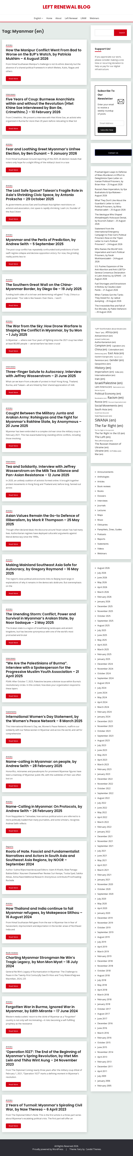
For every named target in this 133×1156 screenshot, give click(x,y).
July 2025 (101, 630)
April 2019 (102, 946)
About (58, 18)
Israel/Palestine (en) (108, 383)
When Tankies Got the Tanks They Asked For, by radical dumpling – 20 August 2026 (109, 297)
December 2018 (105, 961)
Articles (9, 45)
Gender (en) (116, 360)
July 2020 (101, 898)
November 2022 (105, 783)
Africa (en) (111, 332)
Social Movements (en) (109, 405)
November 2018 (105, 965)
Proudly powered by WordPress (48, 1149)
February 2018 (104, 999)
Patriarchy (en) (100, 390)
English (37, 18)
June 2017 (102, 1018)
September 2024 (105, 678)
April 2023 (102, 759)
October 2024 (104, 673)
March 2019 (103, 951)
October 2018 (104, 970)
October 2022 (104, 788)
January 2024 (103, 716)
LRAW (83, 18)
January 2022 (103, 831)
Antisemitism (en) (104, 335)
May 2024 (102, 697)
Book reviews (12, 952)
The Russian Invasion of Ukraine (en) (108, 445)
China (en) (101, 349)
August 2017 (103, 1013)
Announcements (105, 471)
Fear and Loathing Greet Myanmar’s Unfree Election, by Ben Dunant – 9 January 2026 (43, 151)
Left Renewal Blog (66, 7)
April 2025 (102, 644)
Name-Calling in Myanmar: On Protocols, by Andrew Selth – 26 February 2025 (44, 808)
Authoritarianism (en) (105, 342)
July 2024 (101, 687)
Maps (100, 515)
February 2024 (104, 711)
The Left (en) (103, 437)
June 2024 (102, 692)
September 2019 (105, 932)
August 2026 (103, 568)
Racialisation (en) (101, 398)
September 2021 (105, 846)
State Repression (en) (103, 416)
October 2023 (104, 731)
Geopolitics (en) (103, 363)
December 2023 (105, 721)
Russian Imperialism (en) (117, 402)
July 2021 (101, 850)
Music (100, 519)
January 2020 (103, 913)
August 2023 (103, 740)
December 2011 (105, 1066)
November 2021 (105, 841)
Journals (101, 505)
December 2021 (105, 836)
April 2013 (102, 1056)
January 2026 (103, 601)
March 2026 (103, 592)
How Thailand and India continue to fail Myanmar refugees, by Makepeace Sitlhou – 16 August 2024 (44, 912)
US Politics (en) (115, 451)
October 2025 (104, 616)
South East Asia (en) (102, 413)
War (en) (99, 454)
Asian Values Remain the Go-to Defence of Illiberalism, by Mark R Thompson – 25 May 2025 (42, 519)
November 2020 (105, 884)
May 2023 (102, 755)
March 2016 (103, 1032)
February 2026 (104, 596)
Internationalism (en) (105, 375)
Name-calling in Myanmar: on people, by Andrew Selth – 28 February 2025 (41, 763)
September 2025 (105, 620)
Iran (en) (100, 379)
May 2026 (102, 582)
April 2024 (102, 702)
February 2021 (104, 874)
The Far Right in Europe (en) (104, 430)
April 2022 (102, 817)
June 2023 (102, 750)
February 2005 (104, 1085)
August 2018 (103, 975)
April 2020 (102, 908)
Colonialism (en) (116, 349)
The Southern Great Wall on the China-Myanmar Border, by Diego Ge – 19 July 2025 (44, 286)
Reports (9, 846)
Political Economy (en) (108, 393)
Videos (100, 548)
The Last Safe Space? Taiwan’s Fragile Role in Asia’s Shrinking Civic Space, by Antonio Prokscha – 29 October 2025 (44, 194)
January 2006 (103, 1080)
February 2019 (104, 956)
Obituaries (102, 524)
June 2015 (102, 1047)
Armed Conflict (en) (102, 339)
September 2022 (105, 793)
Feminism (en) (101, 360)
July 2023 (101, 745)
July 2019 (101, 941)
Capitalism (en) (118, 345)
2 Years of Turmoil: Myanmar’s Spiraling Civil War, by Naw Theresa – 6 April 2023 (44, 1107)
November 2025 (105, 611)
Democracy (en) (101, 353)
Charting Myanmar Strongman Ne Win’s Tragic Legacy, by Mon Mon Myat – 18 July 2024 (42, 961)
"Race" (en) (99, 332)
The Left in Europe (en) (104, 440)
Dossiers (101, 495)
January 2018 (103, 1004)
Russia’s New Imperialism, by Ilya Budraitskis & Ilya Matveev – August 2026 (111, 192)
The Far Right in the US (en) (110, 433)
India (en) (119, 372)
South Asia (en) (103, 409)
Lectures (101, 510)
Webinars (94, 18)
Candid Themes (93, 1149)
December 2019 (105, 917)
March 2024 (103, 707)
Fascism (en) (118, 357)
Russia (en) (101, 401)
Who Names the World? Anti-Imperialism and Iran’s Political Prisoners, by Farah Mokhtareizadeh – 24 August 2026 (109, 255)
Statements (11, 711)
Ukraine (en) (101, 450)
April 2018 (102, 989)
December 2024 (105, 663)
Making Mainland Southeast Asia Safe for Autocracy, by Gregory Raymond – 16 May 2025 (42, 569)
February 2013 (104, 1061)
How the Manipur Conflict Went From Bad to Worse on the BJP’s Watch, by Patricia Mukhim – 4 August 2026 (43, 54)
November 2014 (105, 1052)
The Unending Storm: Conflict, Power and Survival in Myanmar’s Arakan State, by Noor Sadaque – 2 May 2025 (41, 618)
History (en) (103, 368)
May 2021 (102, 860)
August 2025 (103, 625)
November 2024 (105, 668)
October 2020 (104, 889)
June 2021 (102, 855)
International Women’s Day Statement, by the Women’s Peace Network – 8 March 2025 (44, 718)
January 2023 (103, 774)
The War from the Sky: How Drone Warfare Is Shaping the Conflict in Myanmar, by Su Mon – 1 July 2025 (44, 330)
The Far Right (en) (109, 425)
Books (100, 491)
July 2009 (101, 1076)
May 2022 (102, 812)
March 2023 (103, 764)
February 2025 (104, 654)
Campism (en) (103, 345)
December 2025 (105, 606)
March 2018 (103, 994)
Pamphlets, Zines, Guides (109, 529)
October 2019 (104, 927)
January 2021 (103, 879)
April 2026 (102, 587)
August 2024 (103, 683)
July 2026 (101, 572)
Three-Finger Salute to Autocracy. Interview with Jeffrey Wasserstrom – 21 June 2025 (43, 373)
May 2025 (102, 640)
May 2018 (102, 985)
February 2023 (104, 769)
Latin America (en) (103, 386)
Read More (13, 78)
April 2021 (102, 865)
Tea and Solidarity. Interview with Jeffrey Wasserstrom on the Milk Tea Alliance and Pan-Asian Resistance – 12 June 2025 (42, 470)
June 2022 (102, 807)
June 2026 (102, 577)
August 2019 (103, 937)
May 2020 (102, 903)
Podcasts (101, 534)
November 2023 (105, 726)
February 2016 (104, 1037)
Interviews (10, 94)
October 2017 (104, 1009)
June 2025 (102, 635)
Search (122, 32)
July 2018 (101, 980)
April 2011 (102, 1071)
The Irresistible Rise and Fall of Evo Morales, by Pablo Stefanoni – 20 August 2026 (110, 308)
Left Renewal (71, 18)
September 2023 (105, 735)
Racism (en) (116, 398)
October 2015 (104, 1042)
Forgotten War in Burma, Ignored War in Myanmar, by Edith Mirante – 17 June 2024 (42, 1009)
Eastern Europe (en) (104, 356)
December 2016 (105, 1023)
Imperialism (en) (104, 371)
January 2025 (103, 659)
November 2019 (105, 922)
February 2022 (104, 826)
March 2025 (103, 649)
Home (49, 18)
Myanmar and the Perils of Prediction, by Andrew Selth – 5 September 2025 (41, 241)
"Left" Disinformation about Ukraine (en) (110, 329)
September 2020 (105, 893)
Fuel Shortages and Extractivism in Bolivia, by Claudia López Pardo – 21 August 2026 (110, 286)
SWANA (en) (105, 420)
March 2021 (103, 870)
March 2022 (103, 822)
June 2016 (102, 1028)
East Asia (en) (116, 353)
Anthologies (103, 476)
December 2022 (105, 778)
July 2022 (101, 802)
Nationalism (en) (118, 387)
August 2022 (103, 798)
